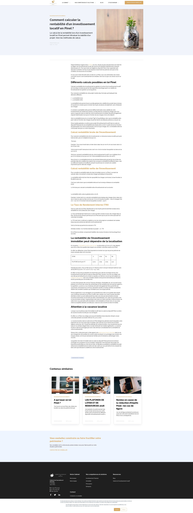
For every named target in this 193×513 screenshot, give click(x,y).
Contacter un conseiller (76, 496)
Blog (114, 478)
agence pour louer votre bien (107, 332)
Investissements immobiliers (77, 357)
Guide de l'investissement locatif (121, 481)
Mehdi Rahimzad (54, 43)
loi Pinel (90, 64)
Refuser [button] (124, 509)
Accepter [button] (117, 509)
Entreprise (88, 486)
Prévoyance (89, 483)
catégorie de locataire (77, 277)
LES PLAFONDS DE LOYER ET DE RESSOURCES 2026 (94, 403)
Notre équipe (73, 481)
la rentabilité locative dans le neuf (87, 245)
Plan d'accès (54, 491)
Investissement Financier (92, 478)
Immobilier (88, 481)
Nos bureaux (73, 478)
